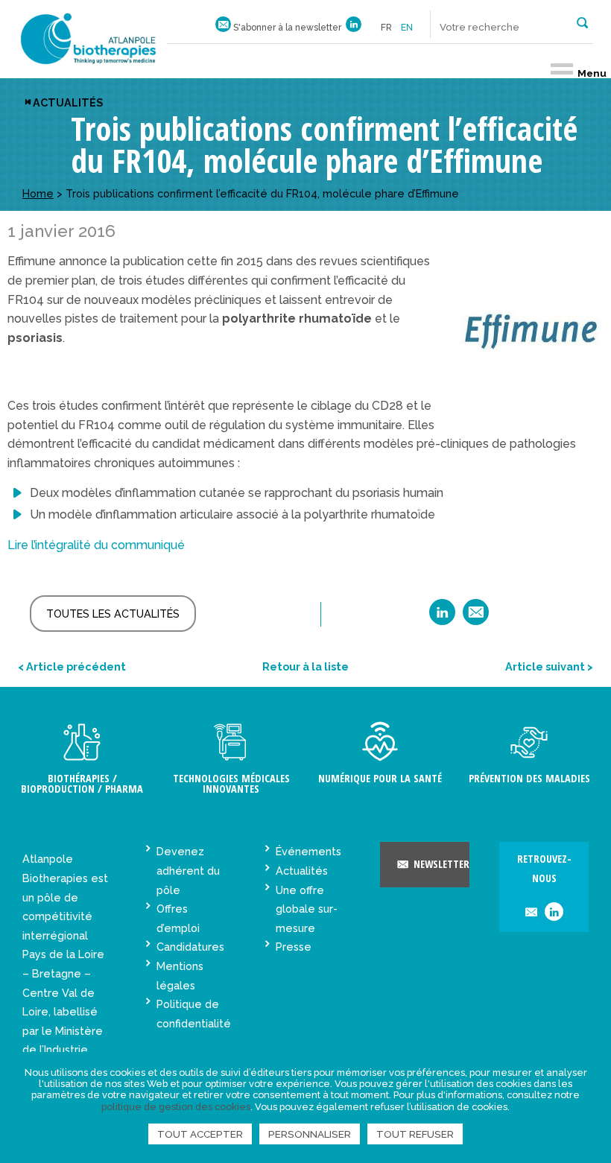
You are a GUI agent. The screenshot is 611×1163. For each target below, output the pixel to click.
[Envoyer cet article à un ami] (475, 617)
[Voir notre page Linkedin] (354, 27)
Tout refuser (415, 1134)
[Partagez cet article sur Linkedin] (442, 617)
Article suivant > (549, 666)
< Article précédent (72, 666)
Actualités (68, 102)
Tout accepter (200, 1134)
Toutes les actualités (113, 613)
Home (38, 193)
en (407, 27)
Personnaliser (309, 1134)
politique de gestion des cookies (175, 1106)
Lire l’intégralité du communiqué (96, 545)
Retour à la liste (305, 666)
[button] (582, 21)
